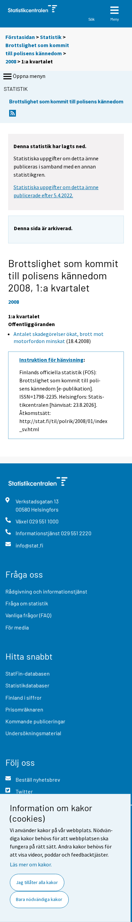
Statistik (51, 37)
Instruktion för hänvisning (51, 359)
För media (17, 627)
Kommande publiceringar (35, 721)
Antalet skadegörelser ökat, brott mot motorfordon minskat (59, 337)
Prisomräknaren (24, 709)
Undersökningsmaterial (33, 733)
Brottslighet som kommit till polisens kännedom (66, 101)
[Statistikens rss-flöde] (12, 115)
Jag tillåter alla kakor (37, 882)
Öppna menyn (29, 76)
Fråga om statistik (26, 603)
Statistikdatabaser (27, 685)
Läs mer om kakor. (31, 864)
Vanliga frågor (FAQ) (28, 615)
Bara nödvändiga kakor (39, 899)
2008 (10, 61)
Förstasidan (20, 37)
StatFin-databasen (27, 673)
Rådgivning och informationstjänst (46, 591)
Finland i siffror (23, 697)
